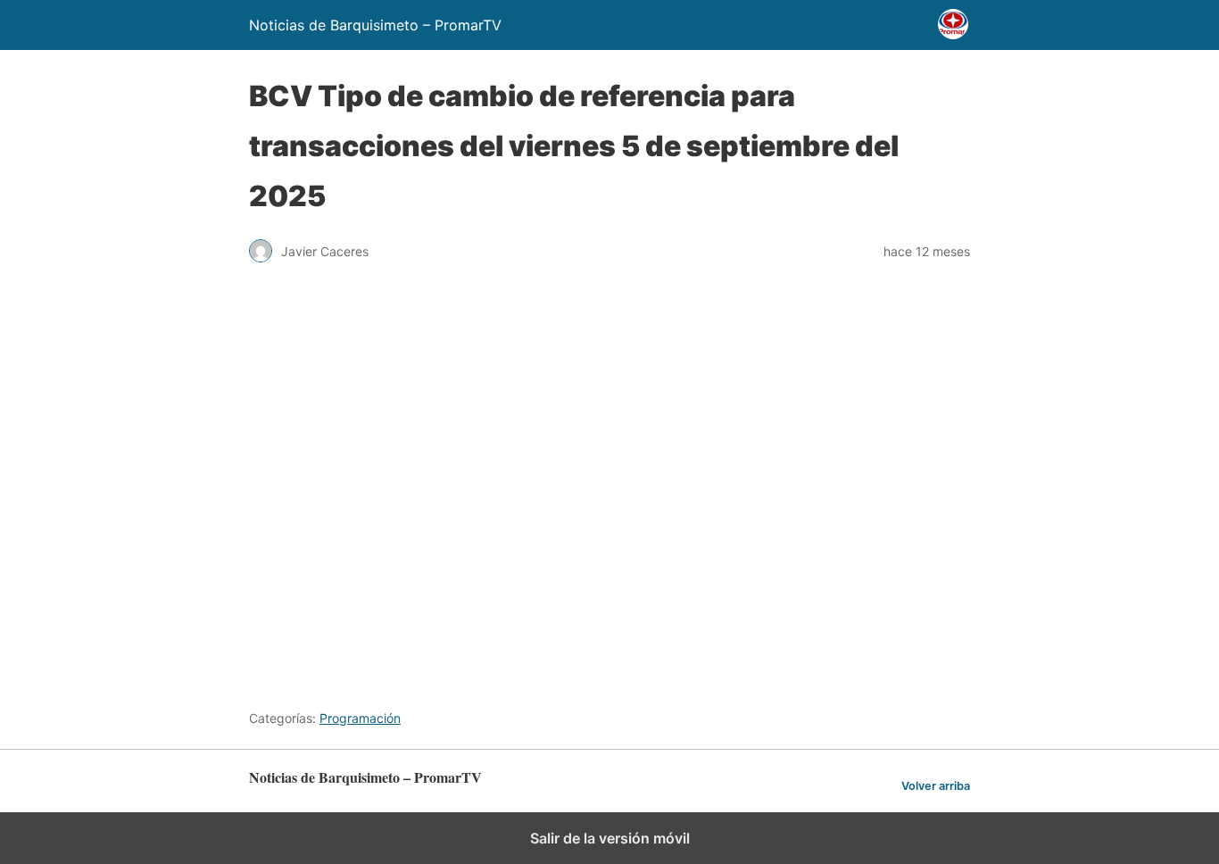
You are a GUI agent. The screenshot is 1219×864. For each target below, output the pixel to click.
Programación (360, 718)
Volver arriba (935, 786)
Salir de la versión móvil (610, 838)
